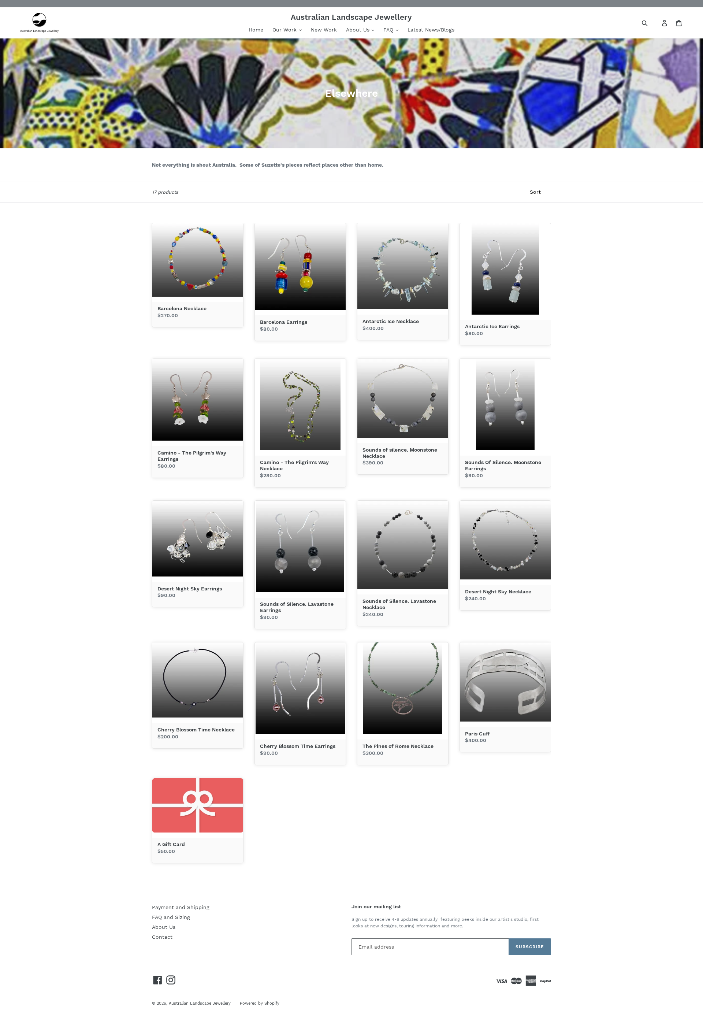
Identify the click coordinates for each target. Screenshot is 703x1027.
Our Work (285, 30)
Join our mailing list (376, 906)
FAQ (389, 30)
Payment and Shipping (180, 907)
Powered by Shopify (259, 1003)
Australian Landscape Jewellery (200, 1003)
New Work (324, 30)
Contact (162, 937)
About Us (358, 30)
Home (256, 30)
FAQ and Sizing (171, 917)
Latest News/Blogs (431, 30)
